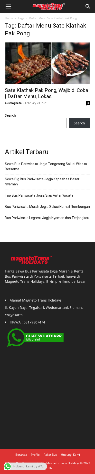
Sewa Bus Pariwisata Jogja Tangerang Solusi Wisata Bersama (46, 166)
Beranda (21, 455)
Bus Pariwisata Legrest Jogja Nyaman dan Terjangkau (47, 218)
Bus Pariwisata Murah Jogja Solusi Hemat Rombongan (47, 207)
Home (9, 18)
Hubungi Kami (70, 455)
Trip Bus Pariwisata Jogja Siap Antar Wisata (39, 195)
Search (10, 115)
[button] (88, 6)
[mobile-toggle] (8, 6)
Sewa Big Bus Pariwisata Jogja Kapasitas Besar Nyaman (42, 181)
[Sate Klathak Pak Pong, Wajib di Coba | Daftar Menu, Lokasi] (47, 63)
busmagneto (13, 103)
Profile (35, 455)
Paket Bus (50, 455)
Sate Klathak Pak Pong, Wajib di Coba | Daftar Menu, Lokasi (46, 93)
